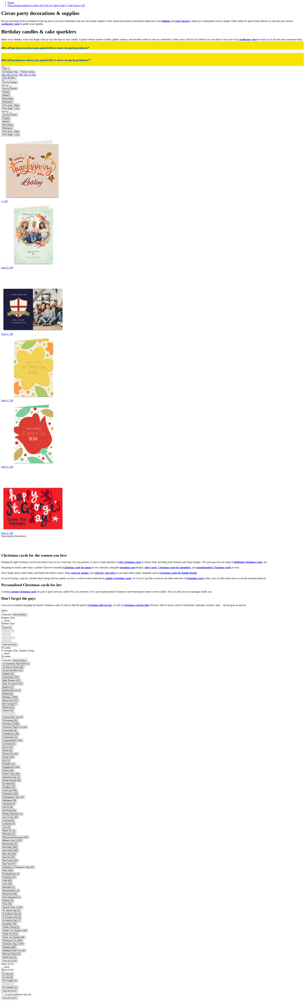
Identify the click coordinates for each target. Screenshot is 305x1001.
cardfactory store (10, 24)
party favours (182, 21)
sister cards (151, 567)
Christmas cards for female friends (178, 573)
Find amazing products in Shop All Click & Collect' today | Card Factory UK (46, 5)
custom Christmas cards (23, 591)
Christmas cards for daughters (174, 567)
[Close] (2, 612)
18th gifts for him (27, 75)
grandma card (127, 567)
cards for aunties (80, 573)
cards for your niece (105, 573)
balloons (165, 21)
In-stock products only (18, 994)
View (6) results (10, 644)
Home (11, 2)
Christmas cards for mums (77, 567)
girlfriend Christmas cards (248, 562)
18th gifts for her (9, 75)
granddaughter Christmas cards (213, 567)
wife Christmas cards (129, 562)
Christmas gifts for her (100, 605)
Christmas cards (195, 578)
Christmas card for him (136, 605)
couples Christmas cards (118, 578)
